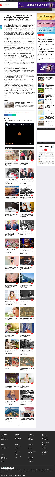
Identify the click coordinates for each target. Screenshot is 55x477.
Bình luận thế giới (17, 439)
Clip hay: (6, 118)
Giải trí (16, 449)
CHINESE (11, 0)
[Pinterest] (51, 0)
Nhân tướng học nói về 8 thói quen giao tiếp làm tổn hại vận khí (26, 268)
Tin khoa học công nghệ (31, 451)
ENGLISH (8, 0)
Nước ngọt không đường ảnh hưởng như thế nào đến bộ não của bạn (11, 181)
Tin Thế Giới (17, 434)
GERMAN (18, 0)
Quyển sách (7, 368)
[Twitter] (49, 0)
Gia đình (16, 448)
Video (29, 454)
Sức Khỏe (2, 444)
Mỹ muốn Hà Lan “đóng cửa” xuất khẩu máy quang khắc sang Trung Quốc (49, 96)
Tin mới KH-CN (30, 444)
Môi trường (30, 448)
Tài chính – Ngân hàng (45, 442)
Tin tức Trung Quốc (31, 435)
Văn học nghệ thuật (45, 452)
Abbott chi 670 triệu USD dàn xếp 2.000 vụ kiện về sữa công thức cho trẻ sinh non (49, 101)
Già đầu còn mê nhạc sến (25, 335)
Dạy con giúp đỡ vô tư (9, 335)
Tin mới (43, 456)
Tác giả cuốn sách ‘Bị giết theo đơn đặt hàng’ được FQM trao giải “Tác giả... (27, 251)
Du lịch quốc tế (3, 456)
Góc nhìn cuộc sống (18, 456)
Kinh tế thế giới (44, 438)
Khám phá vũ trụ (30, 452)
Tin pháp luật (3, 438)
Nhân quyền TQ (30, 439)
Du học (16, 447)
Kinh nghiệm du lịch (4, 458)
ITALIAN (28, 0)
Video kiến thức (30, 458)
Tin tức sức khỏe (3, 448)
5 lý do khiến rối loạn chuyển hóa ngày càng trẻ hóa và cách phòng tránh (27, 419)
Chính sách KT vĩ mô (45, 439)
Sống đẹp (16, 452)
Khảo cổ (29, 447)
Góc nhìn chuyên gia (45, 435)
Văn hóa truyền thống (45, 451)
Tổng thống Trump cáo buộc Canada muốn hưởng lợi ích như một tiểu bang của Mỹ (49, 84)
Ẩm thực (2, 461)
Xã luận (16, 457)
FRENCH (21, 0)
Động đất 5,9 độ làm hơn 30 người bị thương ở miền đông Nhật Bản (49, 112)
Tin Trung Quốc (30, 434)
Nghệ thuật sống (44, 447)
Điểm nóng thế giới (18, 435)
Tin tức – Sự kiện (44, 448)
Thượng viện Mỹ (10, 112)
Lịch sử (29, 438)
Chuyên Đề (43, 454)
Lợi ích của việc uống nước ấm (11, 214)
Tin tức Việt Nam (4, 434)
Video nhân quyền (31, 461)
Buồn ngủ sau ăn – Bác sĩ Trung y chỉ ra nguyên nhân (49, 106)
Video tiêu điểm (30, 456)
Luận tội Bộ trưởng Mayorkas (24, 112)
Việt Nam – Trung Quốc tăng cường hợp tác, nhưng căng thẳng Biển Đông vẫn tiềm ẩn (12, 233)
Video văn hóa (30, 457)
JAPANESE (24, 0)
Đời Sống (16, 444)
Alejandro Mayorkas (16, 112)
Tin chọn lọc (9, 148)
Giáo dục (2, 435)
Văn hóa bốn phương (45, 449)
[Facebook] (48, 0)
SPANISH (14, 0)
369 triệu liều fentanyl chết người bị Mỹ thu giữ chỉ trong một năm (49, 117)
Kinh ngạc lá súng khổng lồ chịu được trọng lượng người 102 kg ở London (49, 90)
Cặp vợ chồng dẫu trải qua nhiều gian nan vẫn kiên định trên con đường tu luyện (26, 215)
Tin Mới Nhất (40, 74)
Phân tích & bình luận (4, 439)
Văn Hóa (43, 444)
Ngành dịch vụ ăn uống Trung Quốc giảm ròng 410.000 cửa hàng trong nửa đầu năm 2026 (49, 123)
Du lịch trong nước (4, 457)
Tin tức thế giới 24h (18, 438)
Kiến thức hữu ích (17, 451)
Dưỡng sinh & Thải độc (4, 447)
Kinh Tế (43, 434)
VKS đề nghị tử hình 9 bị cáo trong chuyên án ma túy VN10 (49, 78)
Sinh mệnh (29, 449)
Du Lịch (2, 454)
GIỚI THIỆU (45, 0)
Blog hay (16, 454)
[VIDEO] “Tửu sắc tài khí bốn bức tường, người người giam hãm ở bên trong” (11, 163)
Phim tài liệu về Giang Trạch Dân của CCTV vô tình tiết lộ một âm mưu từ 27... (26, 352)
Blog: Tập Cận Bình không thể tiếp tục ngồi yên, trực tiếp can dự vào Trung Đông (27, 181)
